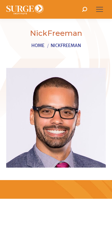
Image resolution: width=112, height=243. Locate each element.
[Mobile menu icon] (99, 9)
